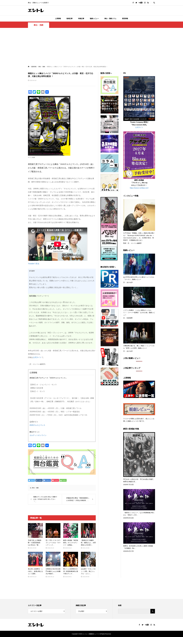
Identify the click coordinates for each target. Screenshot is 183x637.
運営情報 (125, 18)
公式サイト (37, 357)
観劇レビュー (94, 18)
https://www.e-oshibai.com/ (139, 188)
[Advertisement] (91, 46)
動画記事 (70, 18)
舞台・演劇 (38, 25)
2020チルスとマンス (37, 425)
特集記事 (81, 18)
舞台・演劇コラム (110, 18)
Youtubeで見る (33, 263)
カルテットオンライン (38, 435)
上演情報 (58, 18)
